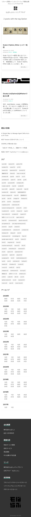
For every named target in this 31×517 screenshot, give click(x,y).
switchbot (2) (16, 261)
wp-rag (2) (22, 270)
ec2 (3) (12, 211)
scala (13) (12, 167)
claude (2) (17, 226)
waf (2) (18, 267)
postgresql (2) (5, 258)
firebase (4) (24, 198)
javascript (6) (11, 182)
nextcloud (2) (21, 248)
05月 (25, 299)
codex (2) (10, 276)
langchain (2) (11, 242)
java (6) (4, 182)
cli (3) (25, 208)
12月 (5, 309)
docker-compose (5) (7, 195)
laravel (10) (4, 170)
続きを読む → (24, 67)
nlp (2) (3, 251)
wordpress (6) (20, 182)
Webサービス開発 (9, 445)
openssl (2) (4, 255)
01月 (25, 301)
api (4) (3, 198)
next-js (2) (4, 283)
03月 (12, 301)
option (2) (12, 255)
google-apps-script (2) (7, 239)
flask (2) (24, 236)
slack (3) (4, 220)
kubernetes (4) (15, 204)
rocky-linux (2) (18, 283)
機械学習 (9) (5, 173)
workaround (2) (14, 270)
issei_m (11, 101)
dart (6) (19, 179)
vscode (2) (20, 264)
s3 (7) (23, 176)
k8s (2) (3, 242)
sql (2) (3, 261)
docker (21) (11, 164)
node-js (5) (19, 189)
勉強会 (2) (4, 273)
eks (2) (19, 233)
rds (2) (12, 258)
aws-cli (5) (4, 189)
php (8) (12, 176)
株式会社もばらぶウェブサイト (13, 467)
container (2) (25, 229)
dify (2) (16, 276)
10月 (18, 309)
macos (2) (17, 245)
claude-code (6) (6, 186)
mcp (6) (14, 186)
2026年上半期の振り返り (9, 144)
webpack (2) (5, 270)
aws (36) (4, 164)
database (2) (5, 233)
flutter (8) (12, 173)
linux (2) (18, 242)
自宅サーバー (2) (13, 273)
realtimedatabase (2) (21, 258)
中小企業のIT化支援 (10, 455)
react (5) (16, 195)
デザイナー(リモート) (10, 489)
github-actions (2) (6, 280)
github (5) (12, 189)
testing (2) (24, 261)
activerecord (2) (12, 220)
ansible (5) (20, 186)
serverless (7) (5, 179)
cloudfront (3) (5, 211)
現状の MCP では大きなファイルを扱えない (15, 152)
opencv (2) (10, 251)
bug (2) (10, 226)
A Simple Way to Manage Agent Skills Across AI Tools (15, 134)
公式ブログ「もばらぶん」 (12, 470)
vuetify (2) (11, 267)
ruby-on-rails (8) (21, 173)
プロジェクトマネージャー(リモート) (15, 482)
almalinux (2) (22, 273)
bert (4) (9, 198)
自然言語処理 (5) (22, 192)
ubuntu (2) (4, 264)
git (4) (3, 201)
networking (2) (12, 248)
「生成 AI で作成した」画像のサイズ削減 (14, 148)
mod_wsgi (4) (16, 201)
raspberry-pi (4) (6, 204)
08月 (5, 299)
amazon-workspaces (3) (8, 208)
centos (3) (18, 208)
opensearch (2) (18, 251)
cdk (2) (3, 276)
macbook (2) (21, 280)
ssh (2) (9, 261)
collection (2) (16, 229)
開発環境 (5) (23, 195)
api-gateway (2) (6, 223)
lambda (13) (5, 167)
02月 (18, 301)
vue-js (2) (4, 267)
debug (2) (13, 233)
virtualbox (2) (12, 264)
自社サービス (8, 448)
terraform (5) (5, 192)
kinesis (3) (19, 211)
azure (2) (4, 226)
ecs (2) (22, 276)
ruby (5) (26, 189)
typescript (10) (13, 170)
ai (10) (18, 167)
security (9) (22, 170)
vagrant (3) (23, 214)
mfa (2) (23, 245)
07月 (12, 299)
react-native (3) (6, 214)
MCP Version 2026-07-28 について (12, 139)
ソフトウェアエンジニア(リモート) (14, 486)
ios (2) (14, 280)
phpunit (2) (19, 255)
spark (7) (13, 179)
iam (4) (9, 201)
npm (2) (11, 283)
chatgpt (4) (16, 198)
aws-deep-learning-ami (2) (18, 223)
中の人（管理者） (13, 52)
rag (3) (25, 211)
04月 (5, 301)
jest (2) (17, 239)
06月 (18, 299)
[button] (16, 46)
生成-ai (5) (12, 192)
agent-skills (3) (20, 217)
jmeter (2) (23, 239)
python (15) (19, 164)
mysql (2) (4, 248)
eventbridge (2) (16, 236)
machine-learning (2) (7, 245)
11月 (12, 309)
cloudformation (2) (6, 229)
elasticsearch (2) (6, 236)
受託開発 (6, 452)
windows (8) (5, 176)
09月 (25, 309)
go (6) (24, 179)
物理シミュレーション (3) (8, 217)
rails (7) (18, 176)
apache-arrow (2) (23, 220)
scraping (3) (15, 214)
